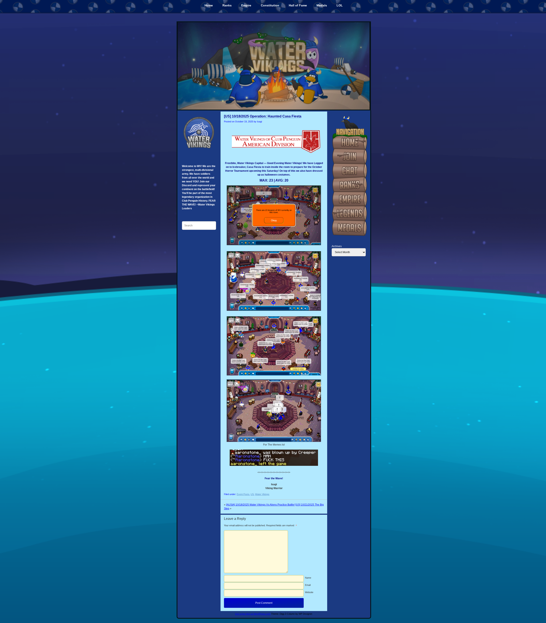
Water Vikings (262, 494)
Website (309, 592)
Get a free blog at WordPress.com (252, 614)
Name (308, 577)
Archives (337, 246)
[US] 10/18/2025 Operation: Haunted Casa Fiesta (262, 116)
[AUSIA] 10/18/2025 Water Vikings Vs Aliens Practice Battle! (260, 504)
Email (308, 585)
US (252, 494)
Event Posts (243, 494)
